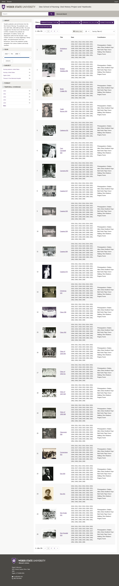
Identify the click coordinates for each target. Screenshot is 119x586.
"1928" (49, 22)
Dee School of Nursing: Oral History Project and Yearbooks (65, 7)
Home (3, 1)
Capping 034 (64, 231)
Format (7, 83)
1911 (4, 94)
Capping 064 (64, 251)
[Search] (51, 14)
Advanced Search (61, 14)
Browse (9, 1)
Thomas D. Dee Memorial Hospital (12, 78)
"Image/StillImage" (43, 26)
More (4, 105)
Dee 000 (62, 473)
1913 (4, 100)
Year (6, 49)
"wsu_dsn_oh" (89, 22)
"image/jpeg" (106, 22)
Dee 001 (62, 494)
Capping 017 (64, 191)
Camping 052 (64, 171)
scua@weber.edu (18, 576)
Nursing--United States (9, 72)
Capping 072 (64, 272)
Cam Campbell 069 (63, 151)
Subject (7, 65)
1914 (4, 103)
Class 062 (63, 332)
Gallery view (78, 31)
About (6, 20)
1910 (4, 91)
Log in (116, 1)
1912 (4, 97)
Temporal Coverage (12, 87)
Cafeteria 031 (64, 130)
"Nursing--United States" (69, 22)
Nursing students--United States (11, 69)
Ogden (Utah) (6, 75)
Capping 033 (64, 211)
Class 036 (63, 312)
